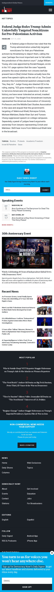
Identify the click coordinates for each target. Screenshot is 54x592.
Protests (21, 141)
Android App (32, 536)
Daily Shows (7, 468)
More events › (8, 225)
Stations (5, 503)
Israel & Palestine (9, 145)
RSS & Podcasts (9, 541)
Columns (6, 472)
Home (4, 463)
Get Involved (32, 489)
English (5, 520)
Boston (13, 141)
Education (31, 494)
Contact (5, 498)
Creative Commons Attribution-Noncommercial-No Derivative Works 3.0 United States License (26, 154)
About (4, 489)
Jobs (29, 498)
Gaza (20, 145)
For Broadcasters (34, 503)
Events (5, 494)
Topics (30, 468)
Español (30, 520)
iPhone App (32, 541)
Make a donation (27, 445)
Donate (49, 3)
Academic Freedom (34, 141)
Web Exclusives (34, 463)
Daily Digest (7, 536)
